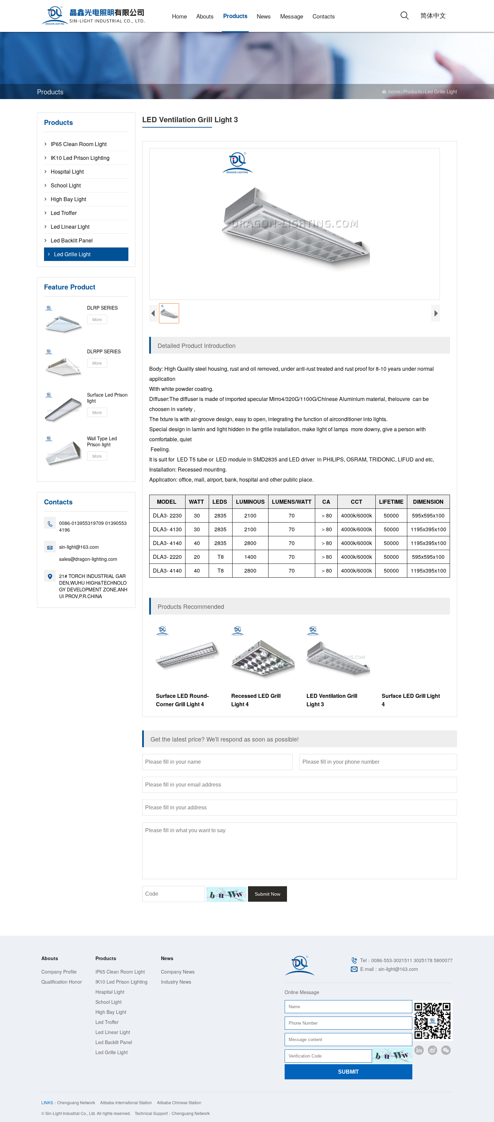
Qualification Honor (61, 981)
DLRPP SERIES (104, 351)
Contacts (324, 16)
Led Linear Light (70, 226)
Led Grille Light (441, 91)
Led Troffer (64, 213)
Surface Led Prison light (107, 398)
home (394, 91)
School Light (66, 185)
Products (235, 16)
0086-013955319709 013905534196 (93, 526)
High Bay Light (68, 199)
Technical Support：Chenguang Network (172, 1113)
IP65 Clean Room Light (79, 144)
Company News (178, 971)
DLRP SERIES (102, 308)
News (264, 16)
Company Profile (59, 971)
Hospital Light (67, 171)
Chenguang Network (76, 1102)
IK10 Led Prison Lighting (80, 157)
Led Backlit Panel (72, 240)
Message (291, 16)
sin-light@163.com (79, 546)
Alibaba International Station (126, 1102)
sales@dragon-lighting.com (88, 558)
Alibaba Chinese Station (179, 1102)
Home (179, 16)
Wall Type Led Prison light (102, 441)
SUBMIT (348, 1072)
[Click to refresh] (226, 894)
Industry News (176, 981)
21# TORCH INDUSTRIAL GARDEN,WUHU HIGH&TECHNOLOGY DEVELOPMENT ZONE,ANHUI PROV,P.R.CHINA (93, 586)
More (97, 319)
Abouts (205, 16)
